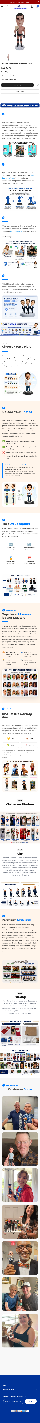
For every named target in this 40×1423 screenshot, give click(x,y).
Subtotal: (4, 79)
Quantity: (4, 72)
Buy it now (20, 92)
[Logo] (20, 6)
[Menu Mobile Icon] (2, 6)
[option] (20, 32)
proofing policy (16, 231)
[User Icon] (32, 7)
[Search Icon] (8, 6)
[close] (38, 2)
